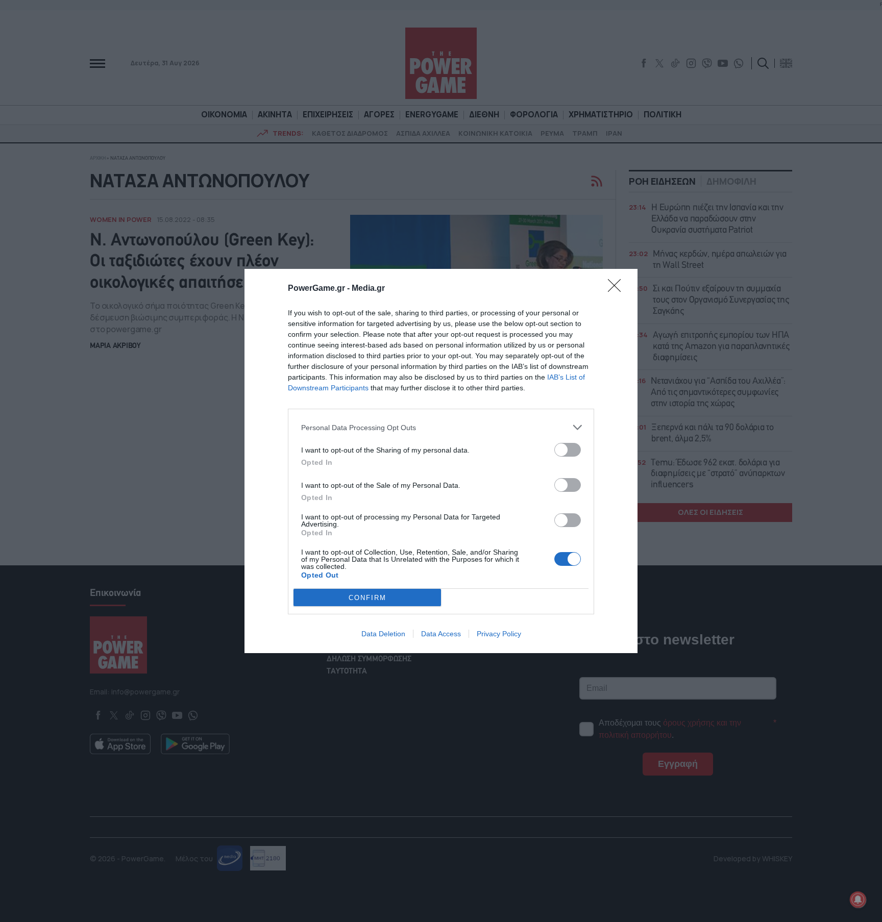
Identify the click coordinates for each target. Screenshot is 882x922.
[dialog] (441, 461)
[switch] (567, 450)
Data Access (441, 634)
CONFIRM (367, 598)
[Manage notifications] (858, 899)
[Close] (617, 288)
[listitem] (441, 427)
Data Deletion (383, 634)
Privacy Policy (499, 634)
